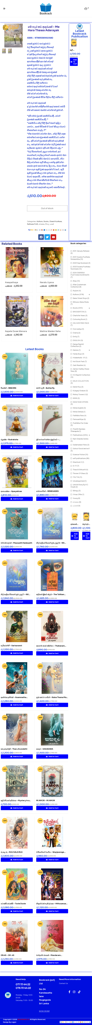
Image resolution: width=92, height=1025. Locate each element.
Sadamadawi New (80, 445)
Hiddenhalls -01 (79, 358)
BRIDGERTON (78, 312)
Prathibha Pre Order (80, 423)
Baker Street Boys (80, 298)
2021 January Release (81, 251)
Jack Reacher (78, 365)
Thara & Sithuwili (79, 470)
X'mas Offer (77, 494)
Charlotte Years (79, 316)
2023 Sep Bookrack (80, 263)
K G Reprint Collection (81, 375)
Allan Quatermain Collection (78, 286)
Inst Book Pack (78, 361)
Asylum (75, 291)
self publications (79, 458)
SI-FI (75, 466)
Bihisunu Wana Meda (81, 302)
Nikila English (78, 408)
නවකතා (42, 224)
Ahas (75, 281)
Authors (40, 221)
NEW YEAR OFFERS (80, 402)
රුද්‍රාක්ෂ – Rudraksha (9, 439)
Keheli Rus (77, 387)
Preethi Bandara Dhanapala (78, 430)
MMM (75, 398)
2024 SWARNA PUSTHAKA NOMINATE (80, 274)
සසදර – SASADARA (44, 749)
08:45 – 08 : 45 (7, 955)
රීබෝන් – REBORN (8, 388)
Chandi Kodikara (55, 221)
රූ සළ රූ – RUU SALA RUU (12, 852)
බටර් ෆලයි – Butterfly (45, 388)
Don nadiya (77, 329)
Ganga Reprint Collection (77, 345)
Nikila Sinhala (78, 412)
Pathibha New (78, 416)
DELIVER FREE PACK (81, 323)
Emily (75, 337)
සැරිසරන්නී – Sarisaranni (11, 645)
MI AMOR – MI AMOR (45, 800)
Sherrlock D (77, 462)
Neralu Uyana (47, 282)
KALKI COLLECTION (81, 381)
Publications (78, 435)
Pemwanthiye (78, 419)
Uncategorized (78, 481)
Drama (75, 333)
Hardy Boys (77, 354)
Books (46, 221)
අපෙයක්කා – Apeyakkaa (11, 491)
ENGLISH (76, 340)
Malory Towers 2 (79, 394)
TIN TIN (76, 477)
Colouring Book (79, 319)
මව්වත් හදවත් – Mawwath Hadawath (16, 543)
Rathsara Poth (32, 224)
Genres (75, 350)
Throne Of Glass (79, 473)
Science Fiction (79, 455)
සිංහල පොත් (49, 224)
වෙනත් (75, 506)
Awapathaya (11, 282)
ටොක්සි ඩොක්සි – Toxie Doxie (13, 903)
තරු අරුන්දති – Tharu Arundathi (14, 749)
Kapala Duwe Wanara (16, 331)
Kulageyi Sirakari (79, 391)
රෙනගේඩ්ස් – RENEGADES (47, 491)
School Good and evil (81, 449)
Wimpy (75, 491)
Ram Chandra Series (80, 439)
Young (75, 498)
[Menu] (5, 8)
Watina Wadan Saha (50, 331)
